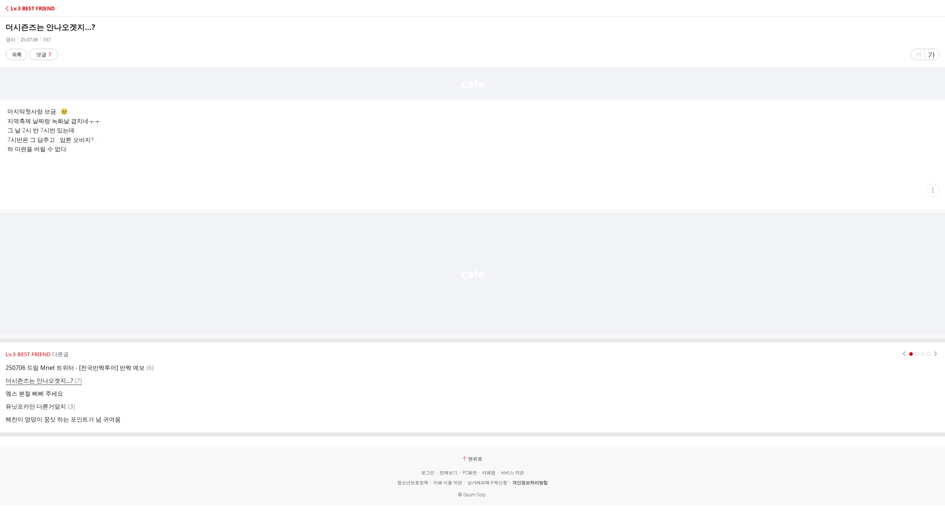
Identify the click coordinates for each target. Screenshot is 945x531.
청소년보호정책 (412, 482)
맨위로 (475, 458)
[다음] (935, 354)
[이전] (904, 354)
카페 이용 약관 (447, 482)
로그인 (427, 472)
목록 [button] (16, 54)
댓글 (43, 54)
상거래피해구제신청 (487, 482)
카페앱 (488, 472)
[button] (38, 8)
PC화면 (470, 472)
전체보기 (448, 472)
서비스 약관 (512, 472)
